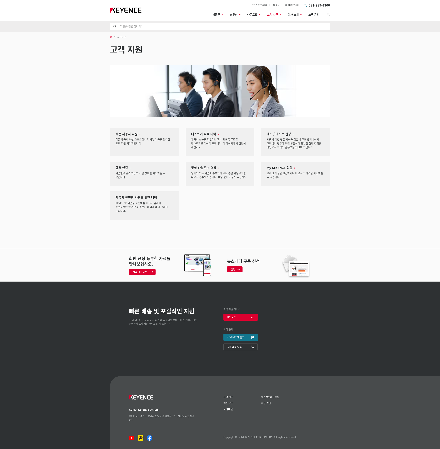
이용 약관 (266, 403)
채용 (277, 5)
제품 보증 (228, 403)
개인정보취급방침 (270, 397)
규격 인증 (228, 397)
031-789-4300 (319, 5)
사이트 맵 (228, 409)
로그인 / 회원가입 (259, 5)
